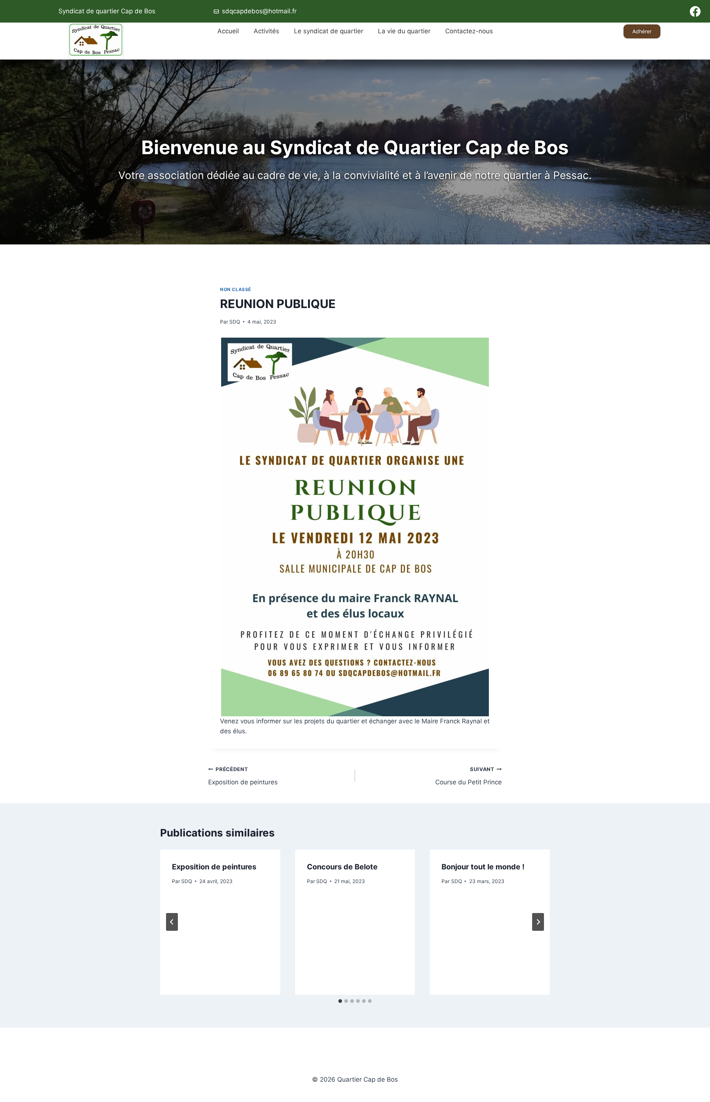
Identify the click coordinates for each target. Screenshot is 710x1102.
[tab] (340, 1001)
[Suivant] (538, 922)
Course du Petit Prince (468, 776)
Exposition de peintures (243, 776)
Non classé (235, 289)
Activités (266, 31)
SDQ (234, 322)
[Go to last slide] (172, 922)
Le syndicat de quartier (328, 31)
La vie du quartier (404, 31)
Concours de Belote (342, 866)
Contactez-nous (469, 31)
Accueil (228, 31)
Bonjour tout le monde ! (483, 866)
